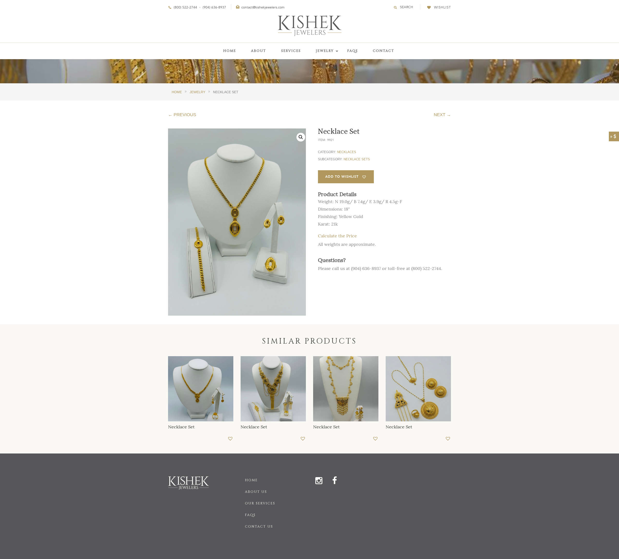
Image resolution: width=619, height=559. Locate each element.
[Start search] (395, 7)
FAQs (250, 515)
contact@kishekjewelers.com (263, 7)
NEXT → (442, 114)
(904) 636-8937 (214, 7)
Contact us (259, 526)
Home (251, 480)
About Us (256, 491)
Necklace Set (181, 427)
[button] (300, 137)
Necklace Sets (357, 159)
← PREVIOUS (182, 114)
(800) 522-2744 (185, 7)
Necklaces (346, 152)
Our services (260, 503)
